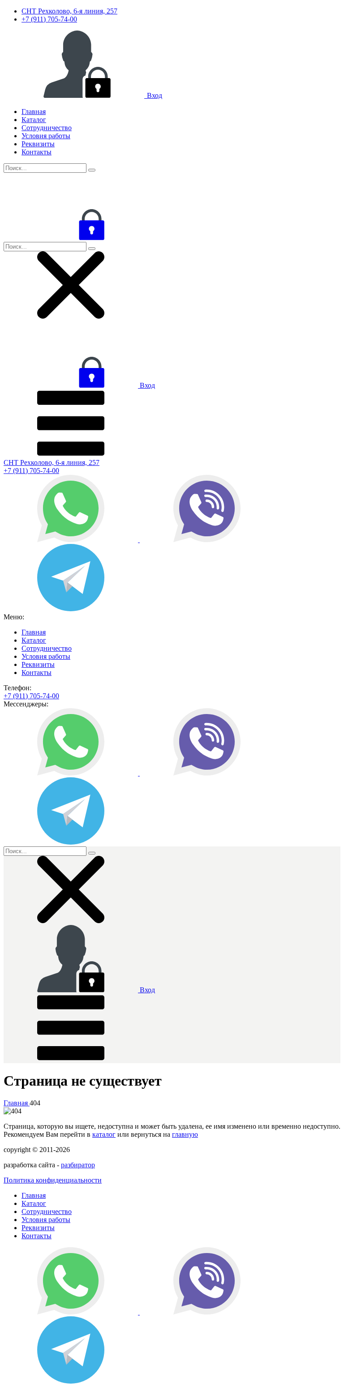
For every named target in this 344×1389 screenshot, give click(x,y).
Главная (34, 111)
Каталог (34, 119)
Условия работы (46, 136)
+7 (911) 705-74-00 (49, 19)
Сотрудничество (47, 127)
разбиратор (78, 1165)
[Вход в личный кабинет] (71, 237)
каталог (104, 1134)
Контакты (37, 152)
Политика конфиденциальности (53, 1180)
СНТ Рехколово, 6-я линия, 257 (69, 11)
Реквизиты (38, 144)
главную (185, 1134)
